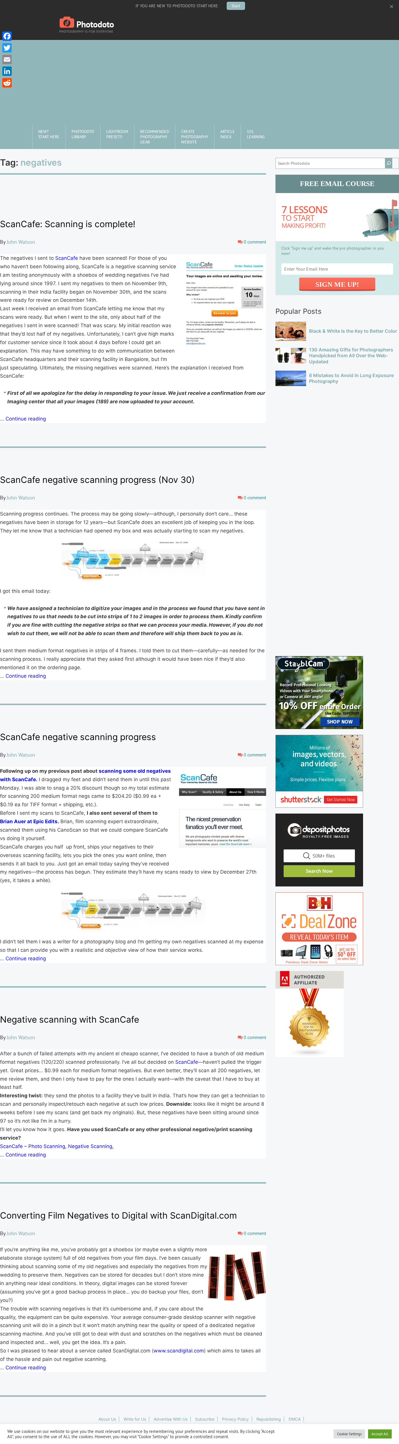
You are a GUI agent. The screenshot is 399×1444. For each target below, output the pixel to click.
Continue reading (26, 419)
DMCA (295, 1419)
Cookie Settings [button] (349, 1433)
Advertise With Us (171, 1419)
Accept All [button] (380, 1433)
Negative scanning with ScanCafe (69, 1019)
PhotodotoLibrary (83, 134)
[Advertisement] (199, 81)
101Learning (256, 134)
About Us (107, 1419)
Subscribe (204, 1419)
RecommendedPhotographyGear (154, 137)
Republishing (268, 1419)
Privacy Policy (235, 1419)
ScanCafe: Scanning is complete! (67, 224)
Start (236, 5)
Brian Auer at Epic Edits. (29, 821)
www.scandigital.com (179, 1351)
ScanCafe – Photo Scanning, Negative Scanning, (57, 1146)
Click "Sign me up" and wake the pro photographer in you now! (332, 251)
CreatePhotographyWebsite (194, 137)
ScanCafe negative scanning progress (78, 737)
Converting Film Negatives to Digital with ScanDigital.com (118, 1215)
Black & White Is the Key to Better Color (353, 331)
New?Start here (49, 134)
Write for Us (135, 1419)
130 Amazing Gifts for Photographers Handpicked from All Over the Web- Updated (351, 356)
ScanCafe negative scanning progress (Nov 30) (97, 479)
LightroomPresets (117, 134)
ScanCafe (66, 258)
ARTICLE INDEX (227, 134)
